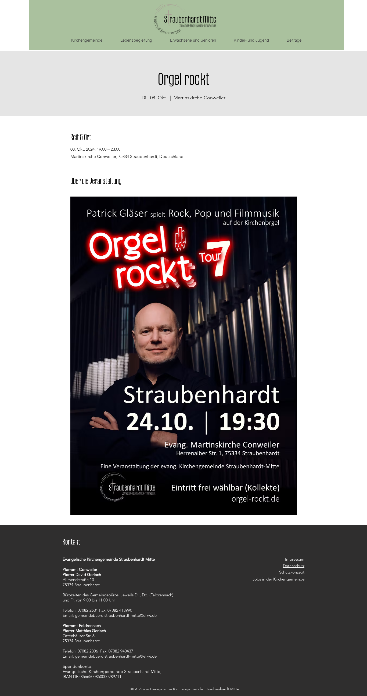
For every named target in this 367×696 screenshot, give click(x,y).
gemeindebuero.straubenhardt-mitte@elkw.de (116, 615)
